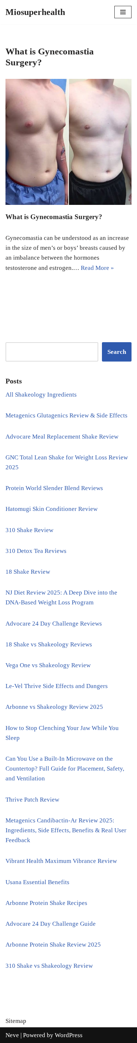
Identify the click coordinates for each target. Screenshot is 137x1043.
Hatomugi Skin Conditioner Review (51, 508)
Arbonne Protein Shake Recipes (46, 902)
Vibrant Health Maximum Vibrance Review (61, 860)
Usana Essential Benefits (37, 882)
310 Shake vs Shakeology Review (49, 965)
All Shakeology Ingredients (41, 394)
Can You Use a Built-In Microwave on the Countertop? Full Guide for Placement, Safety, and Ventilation (64, 768)
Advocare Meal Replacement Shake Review (61, 436)
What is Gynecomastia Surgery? (53, 217)
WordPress (69, 1035)
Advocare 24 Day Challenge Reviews (53, 623)
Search (116, 351)
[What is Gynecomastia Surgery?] (68, 142)
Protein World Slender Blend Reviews (54, 488)
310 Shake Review (29, 530)
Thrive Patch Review (32, 799)
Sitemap (15, 1020)
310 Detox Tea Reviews (35, 550)
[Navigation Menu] (123, 12)
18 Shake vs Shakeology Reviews (48, 644)
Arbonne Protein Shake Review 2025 (53, 944)
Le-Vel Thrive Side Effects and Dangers (56, 686)
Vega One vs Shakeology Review (48, 665)
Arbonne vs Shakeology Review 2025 (54, 706)
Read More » (97, 267)
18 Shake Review (27, 571)
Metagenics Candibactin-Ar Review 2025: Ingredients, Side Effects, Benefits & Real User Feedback (65, 830)
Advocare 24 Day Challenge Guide (50, 923)
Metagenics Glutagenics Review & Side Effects (66, 415)
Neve (12, 1035)
